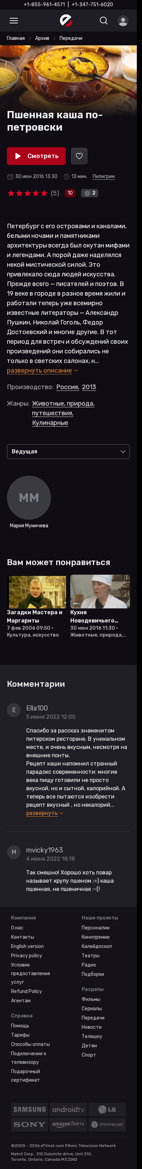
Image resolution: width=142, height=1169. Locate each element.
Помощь (20, 1026)
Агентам (21, 1001)
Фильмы (91, 999)
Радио (89, 965)
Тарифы (20, 1035)
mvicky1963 (44, 850)
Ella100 (37, 708)
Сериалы (92, 1009)
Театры (91, 956)
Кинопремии (96, 937)
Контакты (22, 937)
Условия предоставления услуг (30, 973)
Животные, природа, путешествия (63, 408)
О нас (17, 928)
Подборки (93, 974)
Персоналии (96, 928)
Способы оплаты (30, 1044)
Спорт (89, 1055)
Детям (89, 1046)
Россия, (67, 387)
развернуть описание (39, 370)
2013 (89, 387)
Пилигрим (104, 176)
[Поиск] (104, 20)
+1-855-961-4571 (44, 5)
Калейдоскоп (97, 946)
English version (27, 946)
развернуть (42, 813)
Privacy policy (26, 956)
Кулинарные (50, 423)
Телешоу (92, 1036)
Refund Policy (26, 991)
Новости (92, 1027)
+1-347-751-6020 (92, 5)
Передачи (93, 1018)
